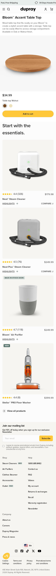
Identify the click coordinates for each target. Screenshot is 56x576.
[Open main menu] (4, 9)
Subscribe (46, 438)
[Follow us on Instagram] (16, 551)
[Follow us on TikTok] (27, 551)
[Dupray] (28, 9)
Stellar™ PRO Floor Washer (16, 402)
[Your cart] (51, 9)
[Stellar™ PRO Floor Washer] (28, 368)
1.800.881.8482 (34, 463)
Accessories (7, 480)
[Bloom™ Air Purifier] (28, 300)
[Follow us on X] (33, 551)
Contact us (33, 469)
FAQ (30, 474)
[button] (8, 9)
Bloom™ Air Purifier (12, 334)
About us (6, 519)
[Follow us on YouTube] (39, 551)
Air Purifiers (7, 469)
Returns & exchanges (37, 491)
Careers (6, 525)
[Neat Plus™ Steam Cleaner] (28, 233)
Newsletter (33, 508)
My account (33, 485)
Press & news (8, 536)
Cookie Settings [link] (5, 562)
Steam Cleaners (9, 463)
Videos (31, 480)
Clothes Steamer (9, 474)
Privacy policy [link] (29, 562)
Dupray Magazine (10, 531)
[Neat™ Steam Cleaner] (28, 165)
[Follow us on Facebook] (22, 551)
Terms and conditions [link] (17, 562)
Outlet (5, 485)
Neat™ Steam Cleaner (13, 199)
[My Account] (45, 9)
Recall (30, 497)
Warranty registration (37, 502)
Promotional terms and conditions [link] (43, 562)
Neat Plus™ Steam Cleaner (16, 267)
